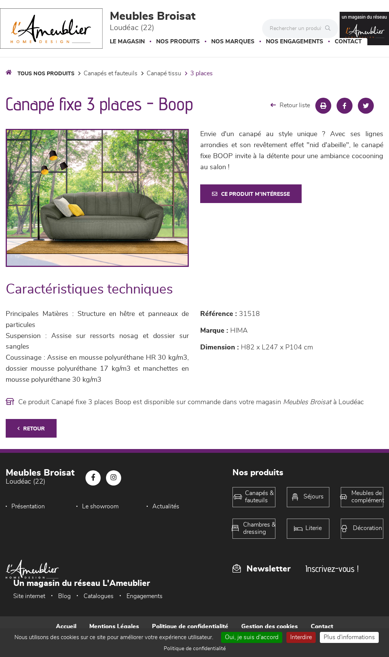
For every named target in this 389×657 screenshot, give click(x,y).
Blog (64, 596)
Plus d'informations (349, 637)
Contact (348, 41)
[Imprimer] (323, 106)
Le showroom (100, 506)
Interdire (301, 637)
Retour (34, 429)
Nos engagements (294, 41)
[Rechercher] (329, 28)
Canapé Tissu (164, 73)
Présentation (28, 506)
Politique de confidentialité (190, 627)
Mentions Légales (114, 627)
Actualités (165, 506)
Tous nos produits (45, 73)
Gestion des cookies (269, 627)
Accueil (66, 627)
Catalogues (99, 596)
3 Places (201, 73)
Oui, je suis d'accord (251, 637)
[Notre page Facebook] (93, 478)
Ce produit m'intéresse (255, 194)
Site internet (29, 596)
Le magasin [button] (127, 41)
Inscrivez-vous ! (332, 568)
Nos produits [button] (178, 41)
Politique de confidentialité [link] (195, 648)
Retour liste (295, 105)
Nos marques (233, 41)
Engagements (145, 596)
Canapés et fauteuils (111, 73)
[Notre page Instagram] (113, 478)
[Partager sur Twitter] (366, 106)
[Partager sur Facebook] (345, 106)
